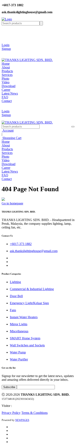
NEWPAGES (22, 420)
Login (5, 45)
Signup (6, 48)
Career (6, 89)
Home (6, 63)
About (6, 67)
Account (8, 130)
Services (7, 75)
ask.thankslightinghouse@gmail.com (33, 251)
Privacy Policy (11, 413)
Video (5, 82)
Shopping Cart (11, 138)
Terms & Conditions (34, 413)
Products (7, 71)
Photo (5, 78)
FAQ (5, 97)
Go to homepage (12, 203)
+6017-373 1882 (21, 244)
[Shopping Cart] (5, 52)
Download (8, 86)
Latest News (10, 93)
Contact (7, 101)
